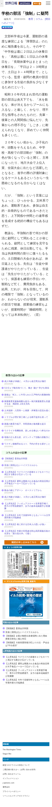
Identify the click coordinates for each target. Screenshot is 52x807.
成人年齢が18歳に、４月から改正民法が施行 (25, 381)
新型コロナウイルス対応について (16, 765)
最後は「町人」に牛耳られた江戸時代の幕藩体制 (27, 394)
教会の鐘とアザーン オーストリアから (23, 490)
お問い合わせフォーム (12, 774)
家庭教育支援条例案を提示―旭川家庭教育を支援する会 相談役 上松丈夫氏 (27, 402)
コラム (39, 19)
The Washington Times (12, 750)
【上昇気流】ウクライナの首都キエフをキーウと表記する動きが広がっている (27, 473)
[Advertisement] (26, 347)
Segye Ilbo (7, 754)
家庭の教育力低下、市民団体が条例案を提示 (25, 424)
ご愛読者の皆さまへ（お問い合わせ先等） (20, 769)
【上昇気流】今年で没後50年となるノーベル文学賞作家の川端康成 (27, 516)
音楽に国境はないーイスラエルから (21, 465)
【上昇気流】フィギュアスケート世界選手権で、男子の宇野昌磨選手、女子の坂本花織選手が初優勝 (27, 506)
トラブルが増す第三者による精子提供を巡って (26, 417)
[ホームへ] (18, 4)
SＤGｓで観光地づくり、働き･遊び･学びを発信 (26, 388)
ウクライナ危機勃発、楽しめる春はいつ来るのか (27, 430)
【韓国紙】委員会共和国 (15, 458)
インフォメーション (11, 778)
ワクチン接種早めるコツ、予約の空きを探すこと (27, 444)
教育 (30, 19)
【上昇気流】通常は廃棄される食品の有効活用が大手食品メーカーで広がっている (27, 482)
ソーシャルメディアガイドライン (16, 796)
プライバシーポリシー (12, 791)
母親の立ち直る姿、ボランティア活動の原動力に (27, 437)
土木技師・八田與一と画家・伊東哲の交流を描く (27, 410)
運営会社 (6, 787)
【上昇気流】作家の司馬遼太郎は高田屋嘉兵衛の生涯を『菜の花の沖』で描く (27, 532)
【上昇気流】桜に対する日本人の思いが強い (25, 524)
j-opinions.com (8, 783)
